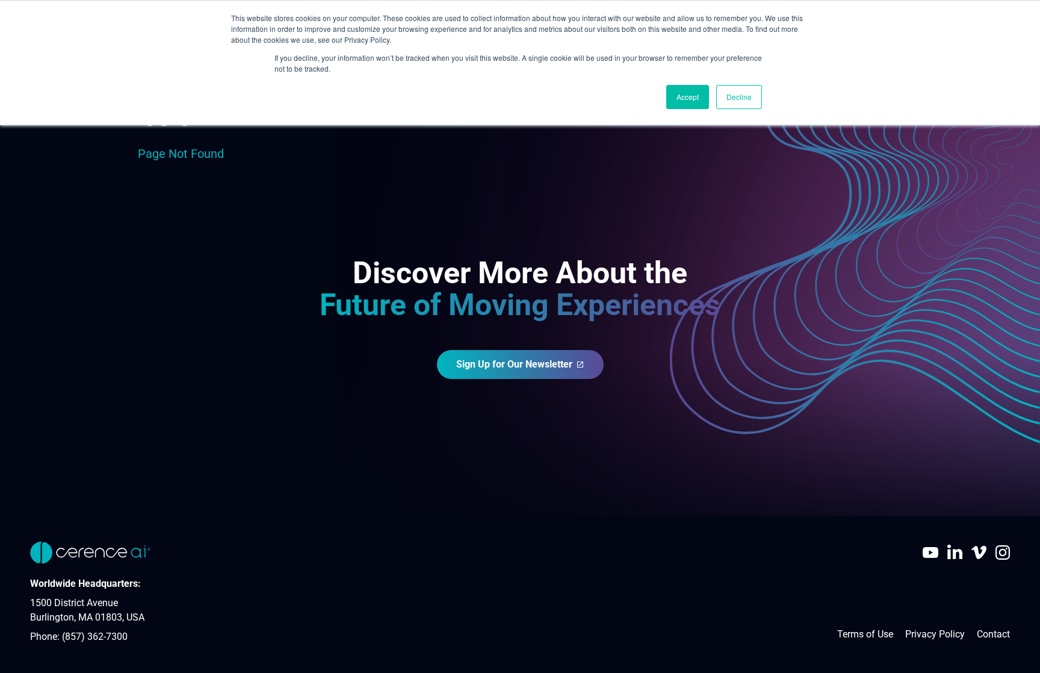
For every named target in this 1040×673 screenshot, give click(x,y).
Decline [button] (739, 97)
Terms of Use (865, 634)
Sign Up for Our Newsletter (514, 364)
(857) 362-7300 (95, 636)
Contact (993, 634)
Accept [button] (687, 97)
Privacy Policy (935, 634)
